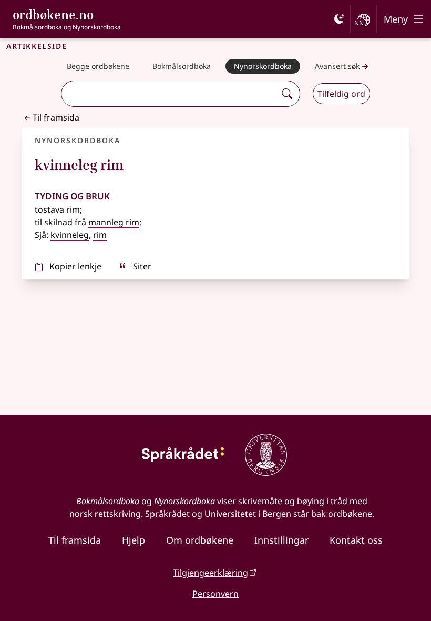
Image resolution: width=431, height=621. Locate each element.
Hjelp (133, 540)
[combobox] (169, 93)
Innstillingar (281, 540)
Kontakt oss (356, 540)
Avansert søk (337, 66)
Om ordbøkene (199, 540)
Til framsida (56, 117)
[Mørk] (339, 19)
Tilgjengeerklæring (210, 572)
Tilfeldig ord (341, 93)
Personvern (215, 593)
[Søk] (287, 93)
